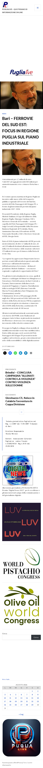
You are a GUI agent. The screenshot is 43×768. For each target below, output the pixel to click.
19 (16, 701)
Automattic (7, 765)
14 (27, 698)
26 (16, 705)
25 (10, 705)
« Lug (21, 714)
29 (32, 705)
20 (21, 701)
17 (5, 701)
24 (5, 705)
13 (21, 698)
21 (27, 701)
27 (21, 705)
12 (16, 698)
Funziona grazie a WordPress (12, 762)
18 (10, 701)
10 (5, 698)
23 (38, 701)
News (4, 114)
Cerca (4, 633)
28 (27, 705)
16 (38, 698)
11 (10, 698)
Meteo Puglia (5, 679)
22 (32, 701)
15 (32, 698)
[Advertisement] (21, 43)
